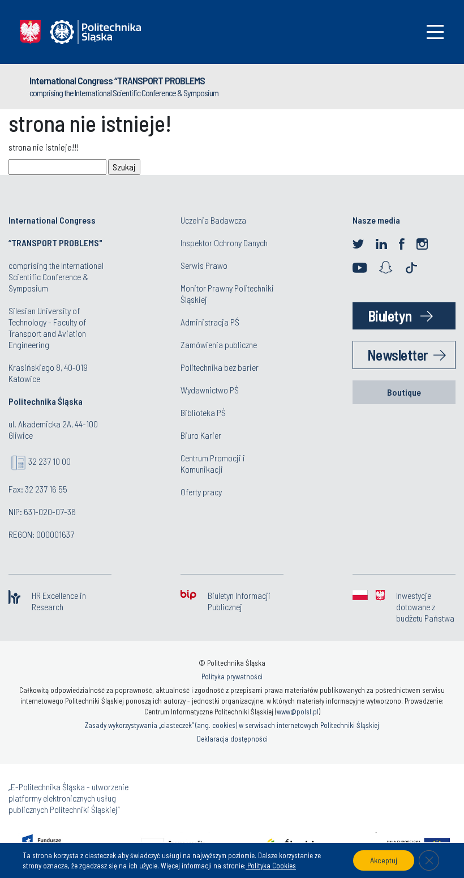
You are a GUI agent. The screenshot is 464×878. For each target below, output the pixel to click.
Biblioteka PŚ (203, 412)
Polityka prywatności (232, 676)
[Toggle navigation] (435, 32)
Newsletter (397, 354)
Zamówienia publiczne (219, 344)
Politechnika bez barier (220, 367)
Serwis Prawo (204, 265)
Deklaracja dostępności (232, 738)
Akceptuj (383, 860)
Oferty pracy (201, 491)
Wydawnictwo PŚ (210, 389)
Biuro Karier (201, 435)
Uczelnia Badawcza (213, 220)
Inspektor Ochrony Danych (224, 242)
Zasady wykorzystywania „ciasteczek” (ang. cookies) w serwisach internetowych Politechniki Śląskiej (232, 725)
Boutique (404, 392)
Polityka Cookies (271, 865)
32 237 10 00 (49, 461)
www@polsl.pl (298, 711)
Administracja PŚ (210, 321)
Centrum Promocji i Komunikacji (213, 463)
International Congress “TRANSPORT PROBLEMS (117, 80)
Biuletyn (390, 315)
